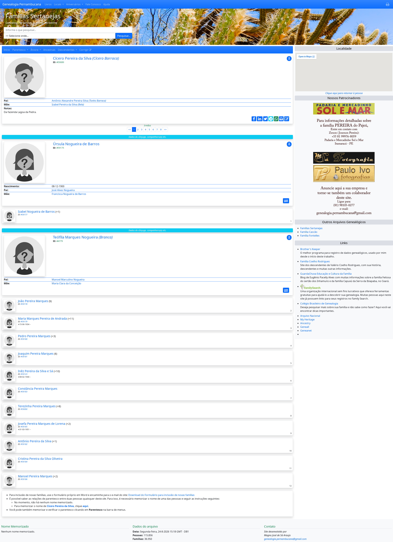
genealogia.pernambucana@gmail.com (285, 539)
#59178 (24, 304)
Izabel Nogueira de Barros (36, 211)
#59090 (24, 409)
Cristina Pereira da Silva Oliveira (40, 459)
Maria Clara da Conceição (66, 283)
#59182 (24, 444)
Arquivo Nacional (310, 315)
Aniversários (73, 4)
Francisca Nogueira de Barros (69, 194)
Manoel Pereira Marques (35, 476)
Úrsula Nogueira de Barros (76, 143)
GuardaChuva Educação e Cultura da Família (326, 273)
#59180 (24, 339)
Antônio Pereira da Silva (34, 441)
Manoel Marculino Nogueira (68, 279)
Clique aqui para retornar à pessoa (344, 93)
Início (7, 49)
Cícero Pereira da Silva (86, 58)
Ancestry (305, 323)
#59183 (24, 391)
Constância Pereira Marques (37, 388)
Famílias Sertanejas (311, 228)
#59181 (24, 356)
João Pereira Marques (33, 301)
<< (129, 129)
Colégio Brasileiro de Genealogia (319, 303)
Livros (48, 4)
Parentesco (19, 49)
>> (165, 129)
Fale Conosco (93, 4)
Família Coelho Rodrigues (315, 261)
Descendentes (66, 49)
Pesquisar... (123, 35)
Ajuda (106, 4)
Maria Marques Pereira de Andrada (42, 318)
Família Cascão (308, 232)
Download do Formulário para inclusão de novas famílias (161, 495)
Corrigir (84, 49)
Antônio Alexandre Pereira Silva (79, 100)
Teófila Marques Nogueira (83, 237)
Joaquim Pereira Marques (35, 353)
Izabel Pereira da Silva (68, 104)
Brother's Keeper (310, 249)
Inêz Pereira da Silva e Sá (35, 371)
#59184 (24, 461)
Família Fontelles (309, 235)
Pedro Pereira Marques (34, 336)
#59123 (24, 374)
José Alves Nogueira (63, 190)
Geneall (304, 327)
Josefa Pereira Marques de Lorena (41, 424)
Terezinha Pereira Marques (37, 406)
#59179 (24, 321)
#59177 (24, 214)
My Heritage (307, 319)
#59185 (24, 426)
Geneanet (306, 330)
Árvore (35, 49)
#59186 (24, 479)
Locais (58, 4)
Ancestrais (49, 49)
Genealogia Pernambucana (21, 4)
